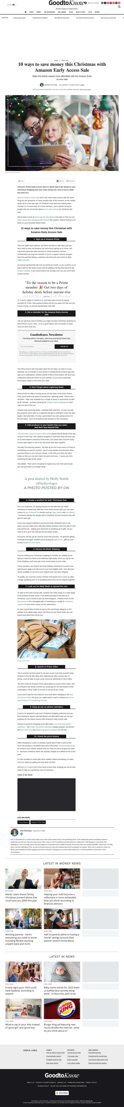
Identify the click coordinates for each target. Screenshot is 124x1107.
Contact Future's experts (46, 1082)
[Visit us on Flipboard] (113, 3)
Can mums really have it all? (98, 1060)
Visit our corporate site (86, 1101)
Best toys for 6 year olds (108, 17)
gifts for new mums (32, 543)
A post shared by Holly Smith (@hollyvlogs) (46, 481)
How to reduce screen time (55, 1053)
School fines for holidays (40, 17)
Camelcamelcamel (66, 746)
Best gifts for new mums (61, 17)
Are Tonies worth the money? (85, 17)
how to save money (50, 209)
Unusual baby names (53, 1056)
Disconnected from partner (98, 1063)
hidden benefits (23, 260)
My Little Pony (26, 730)
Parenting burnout (95, 1053)
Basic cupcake (72, 1060)
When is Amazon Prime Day (28, 198)
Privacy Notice (23, 353)
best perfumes (22, 601)
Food (71, 12)
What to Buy (80, 12)
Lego (54, 512)
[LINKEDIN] (22, 834)
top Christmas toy (32, 512)
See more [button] (46, 296)
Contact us (61, 1082)
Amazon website (23, 271)
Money (97, 12)
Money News (65, 60)
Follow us (61, 181)
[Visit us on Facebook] (102, 3)
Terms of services (42, 352)
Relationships (49, 12)
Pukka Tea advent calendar (40, 727)
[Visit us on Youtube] (119, 3)
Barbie (59, 512)
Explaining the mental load (98, 1056)
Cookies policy (43, 1086)
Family (38, 12)
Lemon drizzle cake (74, 1053)
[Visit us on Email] (116, 3)
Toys (90, 12)
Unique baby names (19, 17)
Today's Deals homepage (56, 402)
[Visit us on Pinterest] (111, 3)
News (31, 12)
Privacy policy (91, 1082)
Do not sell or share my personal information (68, 1086)
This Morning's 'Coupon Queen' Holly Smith (34, 434)
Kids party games (52, 1063)
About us (30, 1082)
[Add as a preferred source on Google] (62, 1093)
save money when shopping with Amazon (33, 220)
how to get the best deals (44, 217)
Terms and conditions (76, 1082)
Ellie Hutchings (52, 85)
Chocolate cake (72, 1056)
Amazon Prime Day (38, 822)
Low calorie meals (73, 1063)
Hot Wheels (70, 512)
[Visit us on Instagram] (108, 3)
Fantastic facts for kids (54, 1060)
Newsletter (72, 181)
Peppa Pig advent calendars (47, 730)
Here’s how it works (85, 89)
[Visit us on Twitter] (105, 3)
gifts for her (58, 540)
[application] (46, 794)
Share (22, 181)
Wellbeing (62, 12)
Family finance (23, 822)
